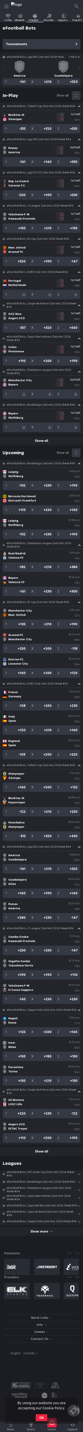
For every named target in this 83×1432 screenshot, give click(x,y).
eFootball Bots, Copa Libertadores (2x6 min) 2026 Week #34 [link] (39, 338)
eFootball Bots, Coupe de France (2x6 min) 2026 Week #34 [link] (41, 305)
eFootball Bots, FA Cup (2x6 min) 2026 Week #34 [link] (38, 239)
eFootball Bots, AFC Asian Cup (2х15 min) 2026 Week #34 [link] (40, 1173)
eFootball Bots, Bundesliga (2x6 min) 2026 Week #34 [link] (41, 404)
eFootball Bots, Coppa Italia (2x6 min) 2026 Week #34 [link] (42, 1010)
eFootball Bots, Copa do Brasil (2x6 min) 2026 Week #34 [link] (40, 1213)
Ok (41, 1418)
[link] (20, 6)
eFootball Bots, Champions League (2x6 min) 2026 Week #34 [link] (39, 371)
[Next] (79, 68)
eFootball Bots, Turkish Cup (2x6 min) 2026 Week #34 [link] (41, 106)
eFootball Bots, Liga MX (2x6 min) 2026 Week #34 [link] (39, 139)
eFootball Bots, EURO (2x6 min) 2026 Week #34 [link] (37, 272)
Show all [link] (63, 95)
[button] (41, 106)
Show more (39, 1231)
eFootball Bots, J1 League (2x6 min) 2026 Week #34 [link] (40, 205)
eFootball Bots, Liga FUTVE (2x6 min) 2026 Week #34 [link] (41, 172)
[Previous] (4, 68)
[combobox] (21, 1353)
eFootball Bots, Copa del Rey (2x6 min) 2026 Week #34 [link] (42, 1205)
